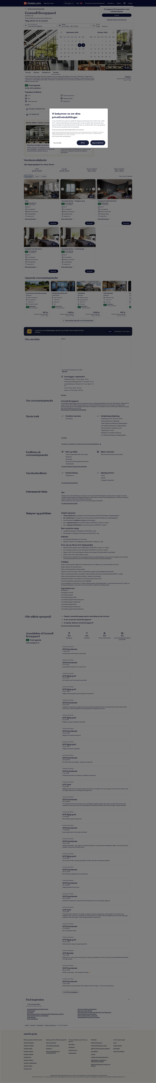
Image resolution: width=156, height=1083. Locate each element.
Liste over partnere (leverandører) (61, 136)
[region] (78, 128)
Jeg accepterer (98, 143)
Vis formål (57, 143)
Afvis (83, 143)
